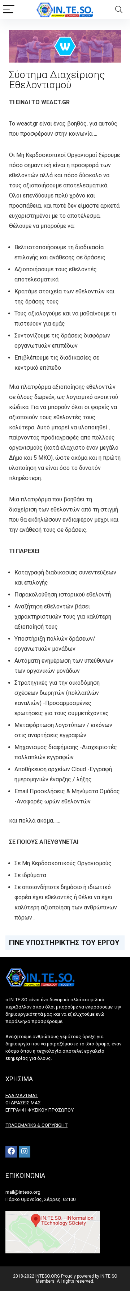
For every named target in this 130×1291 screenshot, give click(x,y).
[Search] (118, 9)
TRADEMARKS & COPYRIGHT (36, 1125)
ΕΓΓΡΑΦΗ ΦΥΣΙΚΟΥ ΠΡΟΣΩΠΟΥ (39, 1110)
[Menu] (8, 9)
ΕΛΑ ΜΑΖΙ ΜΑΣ (21, 1095)
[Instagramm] (24, 1152)
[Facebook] (11, 1152)
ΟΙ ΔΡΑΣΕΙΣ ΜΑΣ (23, 1102)
